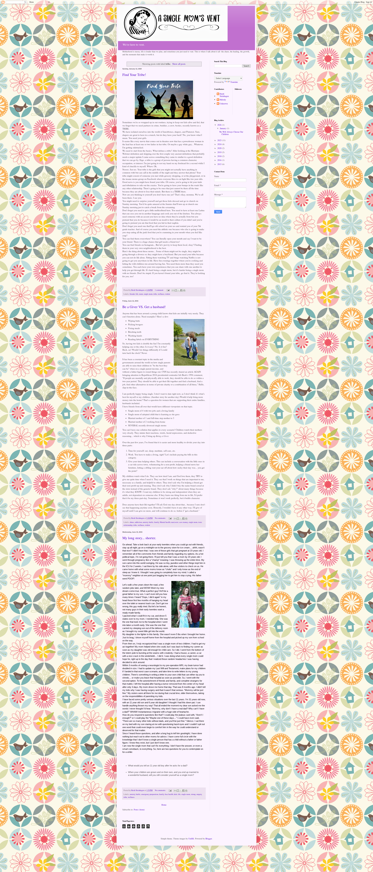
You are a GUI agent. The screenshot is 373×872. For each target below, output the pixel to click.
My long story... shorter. (139, 538)
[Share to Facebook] (181, 290)
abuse (132, 522)
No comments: (160, 518)
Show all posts (178, 63)
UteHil (191, 838)
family (156, 522)
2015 (219, 164)
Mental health (165, 522)
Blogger (208, 838)
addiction (138, 522)
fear (166, 794)
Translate (234, 82)
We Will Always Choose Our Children (231, 133)
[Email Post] (168, 290)
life (137, 294)
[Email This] (173, 290)
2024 (219, 144)
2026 (219, 124)
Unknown (224, 103)
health (170, 794)
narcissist (174, 522)
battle (151, 522)
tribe (155, 294)
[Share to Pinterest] (184, 290)
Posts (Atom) (139, 809)
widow (167, 294)
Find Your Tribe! (134, 74)
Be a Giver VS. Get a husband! (144, 306)
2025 (219, 140)
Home (163, 804)
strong (193, 794)
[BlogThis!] (175, 290)
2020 (219, 148)
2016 (219, 160)
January (223, 128)
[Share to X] (178, 290)
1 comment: (159, 290)
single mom (148, 294)
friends (132, 294)
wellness (161, 294)
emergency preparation (149, 794)
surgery (199, 794)
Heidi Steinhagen (224, 95)
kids (175, 794)
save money (183, 522)
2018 (219, 156)
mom (141, 294)
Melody (223, 100)
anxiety (145, 522)
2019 (219, 152)
